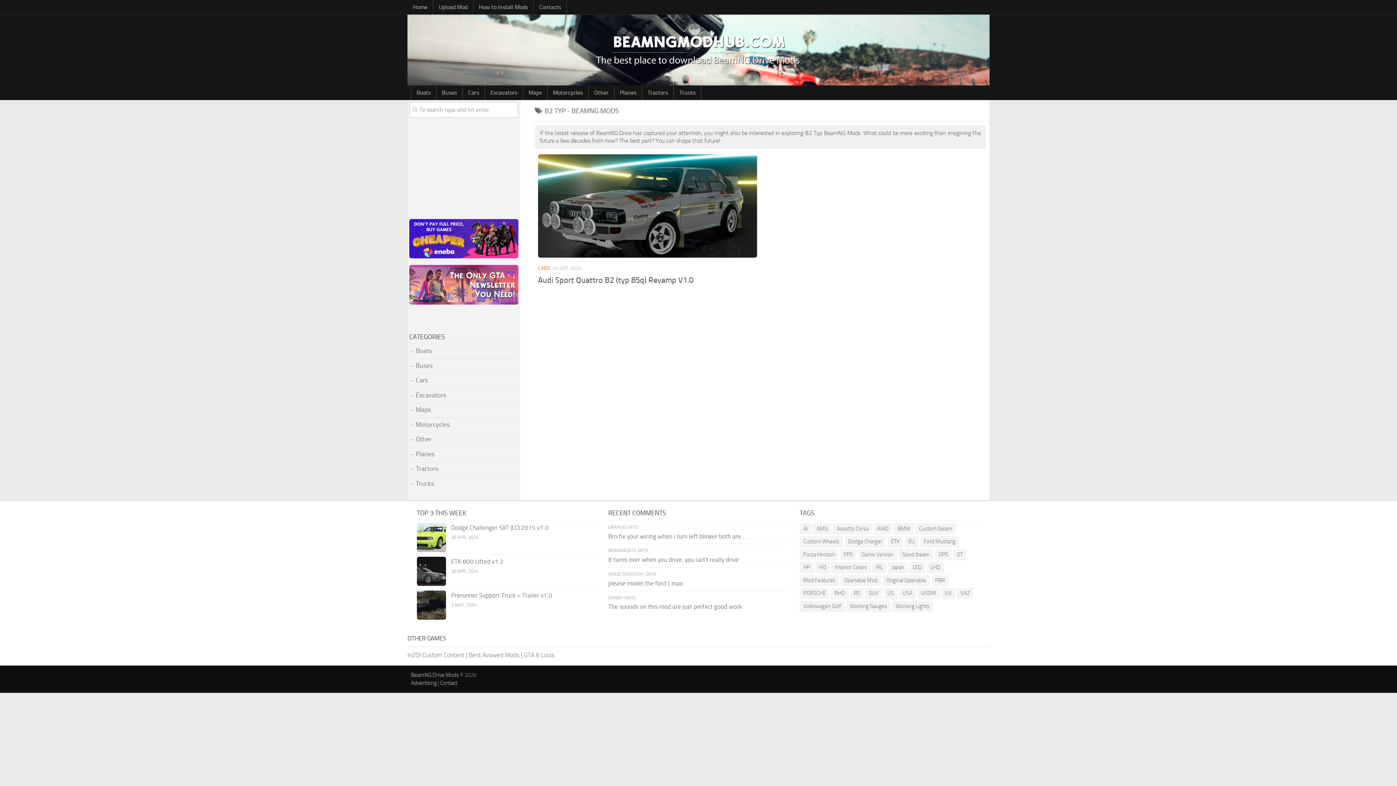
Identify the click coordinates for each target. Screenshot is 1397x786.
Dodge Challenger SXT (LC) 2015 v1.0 (500, 527)
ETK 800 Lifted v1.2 (477, 561)
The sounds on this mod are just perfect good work (675, 606)
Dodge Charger (865, 541)
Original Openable (906, 580)
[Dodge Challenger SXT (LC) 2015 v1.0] (431, 537)
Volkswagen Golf (822, 606)
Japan (898, 567)
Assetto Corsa (852, 528)
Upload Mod (453, 7)
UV (948, 593)
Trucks (687, 92)
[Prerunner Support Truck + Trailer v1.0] (431, 605)
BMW (903, 528)
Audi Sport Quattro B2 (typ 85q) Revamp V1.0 (615, 280)
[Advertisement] (760, 349)
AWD (883, 528)
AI (805, 528)
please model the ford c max (645, 583)
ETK (895, 541)
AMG (822, 528)
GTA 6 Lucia (539, 655)
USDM (928, 593)
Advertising (424, 683)
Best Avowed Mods (494, 655)
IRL (879, 567)
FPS (848, 554)
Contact (448, 683)
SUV (874, 593)
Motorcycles (568, 92)
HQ (822, 567)
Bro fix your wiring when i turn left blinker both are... (676, 536)
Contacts (550, 7)
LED (917, 567)
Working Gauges (868, 606)
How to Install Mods (503, 7)
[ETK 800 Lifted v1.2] (431, 571)
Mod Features (819, 580)
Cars (473, 92)
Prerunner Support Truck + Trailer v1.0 (501, 595)
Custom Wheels (821, 541)
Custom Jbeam (935, 528)
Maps (535, 92)
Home (420, 7)
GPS (943, 554)
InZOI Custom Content (436, 655)
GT (960, 554)
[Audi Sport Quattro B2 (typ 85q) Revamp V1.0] (647, 206)
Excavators (503, 92)
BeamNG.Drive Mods (435, 675)
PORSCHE (814, 593)
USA (907, 593)
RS (857, 593)
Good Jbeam (916, 554)
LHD (935, 567)
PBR (940, 580)
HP (806, 567)
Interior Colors (851, 567)
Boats (424, 92)
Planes (628, 92)
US (890, 593)
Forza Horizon (819, 554)
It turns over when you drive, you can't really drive (673, 559)
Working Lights (913, 606)
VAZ (965, 593)
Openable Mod (860, 580)
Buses (449, 92)
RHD (840, 593)
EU (911, 541)
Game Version (877, 554)
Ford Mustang (940, 541)
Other (601, 92)
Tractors (658, 92)
